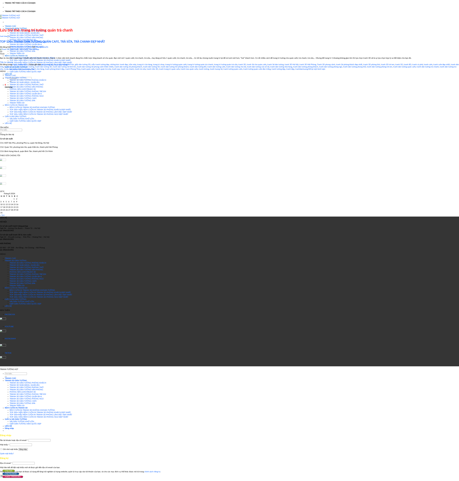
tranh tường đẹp (278, 69)
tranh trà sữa (140, 69)
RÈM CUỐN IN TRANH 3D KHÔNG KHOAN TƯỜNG (32, 107)
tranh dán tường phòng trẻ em (379, 67)
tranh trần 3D (152, 69)
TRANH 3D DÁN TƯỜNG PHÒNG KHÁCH (28, 80)
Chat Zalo (8, 471)
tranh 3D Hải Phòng (307, 64)
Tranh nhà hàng (37, 69)
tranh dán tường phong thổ (354, 67)
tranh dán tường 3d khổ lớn (64, 67)
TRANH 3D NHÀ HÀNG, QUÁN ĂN (24, 33)
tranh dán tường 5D (151, 67)
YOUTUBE (9, 327)
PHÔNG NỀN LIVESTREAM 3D (23, 40)
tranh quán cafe (88, 69)
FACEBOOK (10, 314)
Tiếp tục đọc (6, 62)
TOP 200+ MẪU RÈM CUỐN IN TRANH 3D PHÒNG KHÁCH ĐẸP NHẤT (40, 60)
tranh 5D (399, 64)
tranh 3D (242, 64)
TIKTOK (8, 353)
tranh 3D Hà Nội (291, 64)
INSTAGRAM (10, 339)
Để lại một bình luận (316, 69)
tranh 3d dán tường (275, 64)
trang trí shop (158, 64)
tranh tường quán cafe (232, 69)
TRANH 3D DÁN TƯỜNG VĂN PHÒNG (26, 38)
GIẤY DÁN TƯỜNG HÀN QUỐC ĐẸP (25, 72)
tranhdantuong (301, 69)
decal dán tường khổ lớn (64, 64)
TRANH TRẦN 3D (17, 53)
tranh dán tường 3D (43, 67)
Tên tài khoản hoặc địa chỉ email (14, 440)
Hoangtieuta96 (42, 47)
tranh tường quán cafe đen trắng (257, 69)
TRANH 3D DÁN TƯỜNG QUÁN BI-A (26, 44)
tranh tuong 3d (216, 69)
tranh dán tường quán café (404, 67)
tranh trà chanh (127, 69)
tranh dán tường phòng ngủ (330, 67)
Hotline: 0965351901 (13, 477)
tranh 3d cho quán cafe (256, 64)
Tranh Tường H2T (5, 36)
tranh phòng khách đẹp (54, 69)
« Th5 (2, 215)
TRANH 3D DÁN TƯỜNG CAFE (23, 98)
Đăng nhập (23, 449)
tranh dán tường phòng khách (305, 67)
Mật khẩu (4, 445)
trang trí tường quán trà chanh (200, 64)
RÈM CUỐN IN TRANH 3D (16, 56)
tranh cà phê (417, 64)
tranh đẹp (290, 69)
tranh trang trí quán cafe (169, 69)
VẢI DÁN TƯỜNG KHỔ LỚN (22, 119)
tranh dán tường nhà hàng (281, 67)
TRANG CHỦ (10, 26)
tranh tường (204, 69)
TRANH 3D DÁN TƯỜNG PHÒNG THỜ (27, 35)
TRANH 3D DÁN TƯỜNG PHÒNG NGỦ (27, 96)
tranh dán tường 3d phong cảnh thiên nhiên (95, 67)
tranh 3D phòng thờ (371, 64)
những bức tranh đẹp (119, 64)
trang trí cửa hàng (144, 64)
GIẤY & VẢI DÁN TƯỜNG (15, 116)
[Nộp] (6, 376)
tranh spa (116, 69)
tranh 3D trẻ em (387, 64)
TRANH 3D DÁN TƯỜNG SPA (22, 51)
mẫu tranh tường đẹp (100, 64)
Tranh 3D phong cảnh (326, 64)
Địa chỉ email (6, 463)
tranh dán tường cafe (216, 67)
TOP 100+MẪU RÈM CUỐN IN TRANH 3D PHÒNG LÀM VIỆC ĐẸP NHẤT (41, 63)
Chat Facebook (11, 474)
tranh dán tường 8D (198, 67)
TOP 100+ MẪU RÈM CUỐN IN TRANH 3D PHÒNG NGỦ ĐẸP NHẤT (39, 114)
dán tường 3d (47, 64)
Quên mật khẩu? (7, 454)
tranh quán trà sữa (103, 69)
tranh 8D (407, 64)
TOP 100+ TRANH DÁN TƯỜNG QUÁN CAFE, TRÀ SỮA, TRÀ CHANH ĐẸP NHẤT (52, 41)
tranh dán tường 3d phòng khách (128, 67)
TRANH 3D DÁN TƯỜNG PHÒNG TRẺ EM (28, 91)
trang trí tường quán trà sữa (225, 64)
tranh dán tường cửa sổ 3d (258, 67)
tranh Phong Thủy (72, 69)
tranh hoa (26, 69)
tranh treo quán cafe (189, 69)
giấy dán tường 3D (82, 64)
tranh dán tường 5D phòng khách (175, 67)
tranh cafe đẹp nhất (441, 64)
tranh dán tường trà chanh (428, 67)
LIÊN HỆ (8, 74)
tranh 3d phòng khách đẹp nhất (349, 64)
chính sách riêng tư (152, 472)
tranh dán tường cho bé (236, 67)
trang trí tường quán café (175, 64)
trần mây (132, 64)
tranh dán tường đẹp (12, 69)
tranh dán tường (27, 67)
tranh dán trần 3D (11, 67)
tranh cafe (428, 64)
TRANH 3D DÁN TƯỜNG (16, 78)
